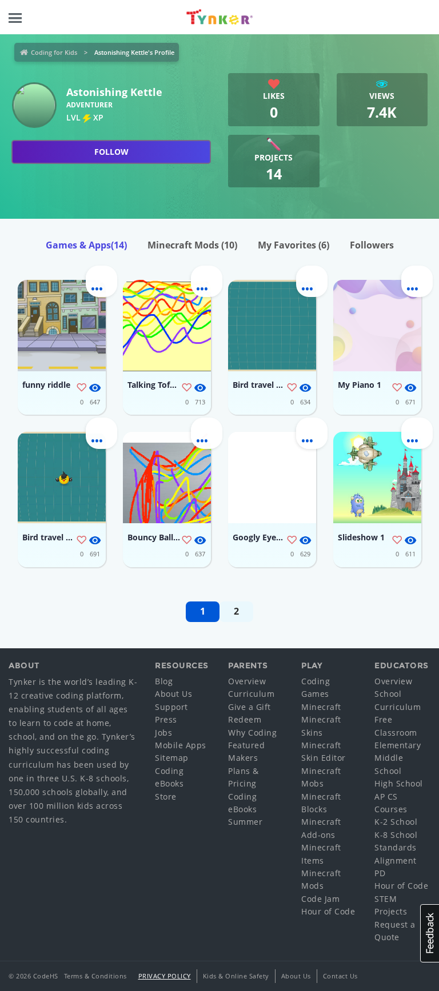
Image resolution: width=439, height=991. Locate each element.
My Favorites (293, 245)
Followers (372, 245)
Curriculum (251, 693)
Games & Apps (86, 245)
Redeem (244, 719)
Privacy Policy (164, 976)
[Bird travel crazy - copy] (62, 477)
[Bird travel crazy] (272, 325)
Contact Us (340, 976)
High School (398, 783)
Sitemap (172, 757)
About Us (173, 693)
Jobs (163, 732)
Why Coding (252, 732)
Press (166, 719)
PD (379, 873)
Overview (247, 681)
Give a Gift (249, 706)
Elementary (397, 745)
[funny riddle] (62, 325)
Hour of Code (328, 911)
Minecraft (321, 706)
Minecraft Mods (192, 245)
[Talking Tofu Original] (167, 325)
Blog (164, 681)
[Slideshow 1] (377, 477)
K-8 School (395, 834)
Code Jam (320, 898)
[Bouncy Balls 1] (167, 477)
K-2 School (395, 821)
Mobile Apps (180, 745)
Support (171, 706)
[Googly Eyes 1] (272, 477)
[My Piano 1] (377, 325)
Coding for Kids (54, 52)
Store (166, 796)
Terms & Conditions (95, 976)
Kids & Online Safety (236, 976)
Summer (245, 821)
